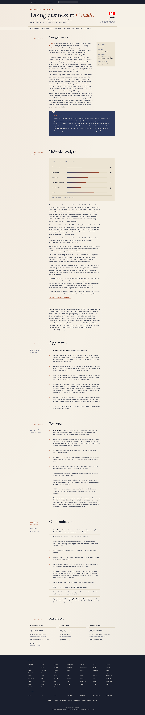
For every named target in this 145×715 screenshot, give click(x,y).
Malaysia (69, 675)
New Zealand (31, 678)
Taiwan (68, 684)
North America (96, 695)
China (42, 667)
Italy (107, 673)
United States (31, 687)
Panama (69, 678)
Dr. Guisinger (63, 700)
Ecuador (108, 667)
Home (84, 2)
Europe (55, 695)
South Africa (109, 681)
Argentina (30, 664)
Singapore (95, 681)
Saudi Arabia (83, 681)
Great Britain (96, 670)
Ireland (81, 673)
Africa (29, 695)
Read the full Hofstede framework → (60, 297)
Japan (29, 675)
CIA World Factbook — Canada (38, 634)
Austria (42, 664)
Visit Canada (62, 639)
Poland (29, 681)
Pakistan (82, 678)
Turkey (94, 684)
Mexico (81, 675)
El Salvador (43, 670)
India (55, 673)
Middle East (82, 695)
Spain (29, 684)
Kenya (42, 675)
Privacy (89, 700)
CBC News (62, 630)
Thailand (82, 684)
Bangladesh (70, 664)
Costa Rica (69, 667)
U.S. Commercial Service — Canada (39, 639)
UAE (107, 684)
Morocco (95, 675)
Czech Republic (83, 667)
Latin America (70, 695)
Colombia (56, 667)
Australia (56, 664)
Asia (42, 695)
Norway (56, 678)
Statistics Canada (35, 643)
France (68, 670)
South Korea (57, 675)
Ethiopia (56, 670)
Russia (68, 681)
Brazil (94, 664)
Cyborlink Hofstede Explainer (96, 630)
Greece (108, 670)
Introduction (34, 28)
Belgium (82, 664)
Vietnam (56, 687)
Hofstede (90, 2)
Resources (98, 2)
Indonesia (69, 673)
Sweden (43, 684)
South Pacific (109, 695)
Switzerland (57, 684)
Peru (94, 678)
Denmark (95, 667)
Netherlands (109, 675)
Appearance (58, 28)
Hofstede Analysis (47, 28)
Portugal (43, 681)
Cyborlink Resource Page (95, 639)
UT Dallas (112, 2)
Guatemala (30, 673)
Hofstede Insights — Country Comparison (99, 634)
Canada (108, 664)
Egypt (29, 670)
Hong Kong (43, 673)
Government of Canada (36, 630)
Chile (29, 667)
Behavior (67, 28)
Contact (83, 700)
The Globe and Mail (64, 634)
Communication (77, 28)
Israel (94, 673)
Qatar (55, 681)
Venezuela (43, 687)
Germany (82, 670)
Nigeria (42, 678)
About (105, 2)
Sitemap (95, 700)
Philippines (108, 678)
